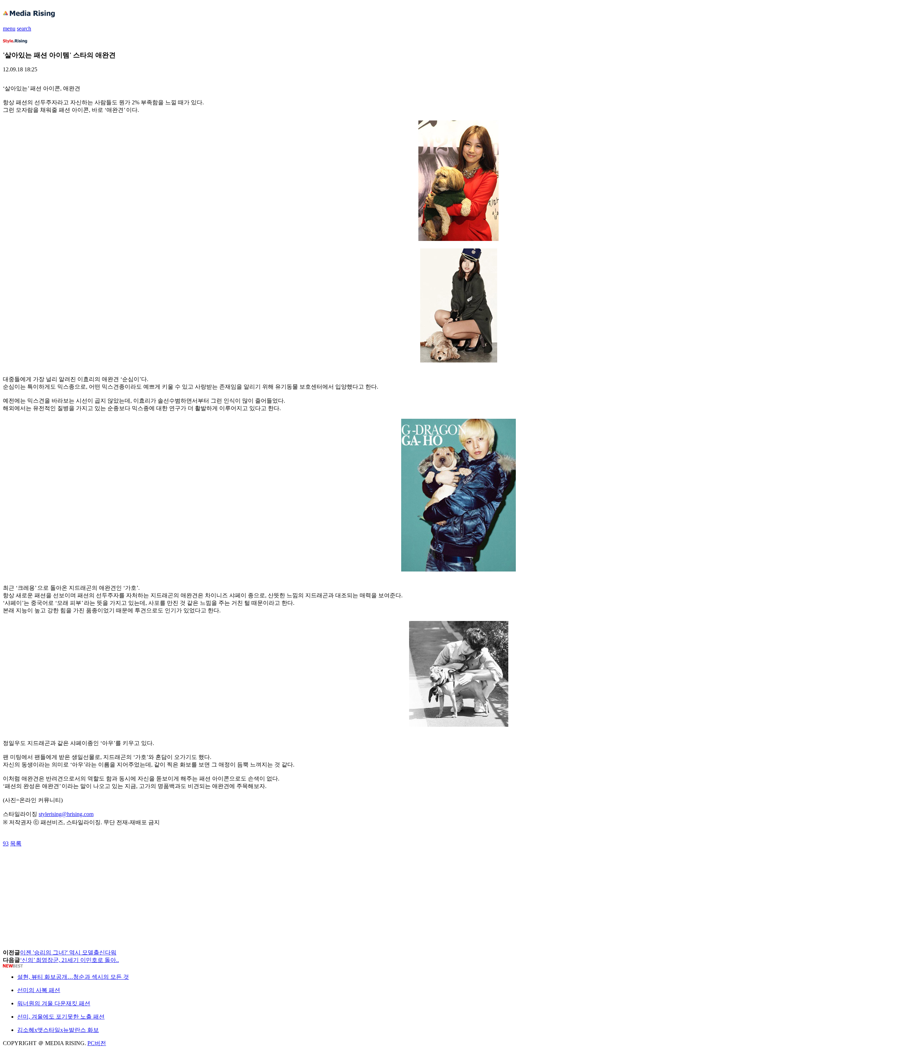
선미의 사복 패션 (38, 990)
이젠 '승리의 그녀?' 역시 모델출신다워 (68, 952)
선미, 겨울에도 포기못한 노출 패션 (61, 1017)
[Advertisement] (60, 864)
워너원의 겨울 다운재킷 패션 (53, 1003)
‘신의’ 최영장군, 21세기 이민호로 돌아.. (69, 960)
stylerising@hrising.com (66, 814)
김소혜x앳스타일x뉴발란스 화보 (58, 1030)
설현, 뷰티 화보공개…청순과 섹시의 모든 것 (73, 977)
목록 (15, 843)
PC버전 (96, 1043)
